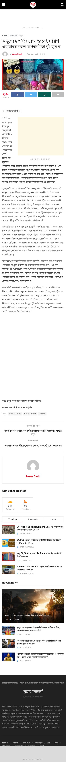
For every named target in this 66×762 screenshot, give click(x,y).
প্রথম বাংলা (26, 743)
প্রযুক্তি (21, 35)
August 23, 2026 (12, 619)
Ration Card (30, 414)
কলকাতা (15, 743)
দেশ (48, 743)
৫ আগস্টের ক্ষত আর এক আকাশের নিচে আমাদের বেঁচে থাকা (27, 615)
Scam (42, 414)
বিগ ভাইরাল (13, 35)
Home (4, 35)
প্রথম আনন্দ (38, 743)
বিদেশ (56, 743)
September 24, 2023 (36, 54)
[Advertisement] (33, 16)
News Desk (17, 54)
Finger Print (15, 414)
